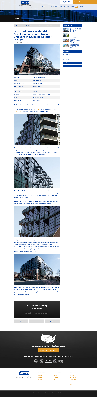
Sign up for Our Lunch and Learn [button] (37, 313)
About (55, 375)
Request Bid (73, 377)
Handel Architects (18, 111)
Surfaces (40, 375)
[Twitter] (21, 8)
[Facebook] (18, 8)
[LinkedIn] (23, 8)
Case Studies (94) (67, 54)
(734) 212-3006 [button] (66, 2)
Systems (40, 377)
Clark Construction (39, 240)
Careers (72, 384)
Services (40, 379)
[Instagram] (32, 8)
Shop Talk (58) (66, 59)
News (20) (65, 57)
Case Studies (27, 42)
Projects (56, 377)
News (55, 379)
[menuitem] (44, 6)
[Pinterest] (29, 8)
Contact (72, 375)
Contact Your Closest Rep (48, 350)
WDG (37, 109)
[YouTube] (26, 8)
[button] (78, 2)
